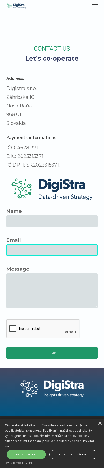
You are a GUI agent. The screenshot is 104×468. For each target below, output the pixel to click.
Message (17, 269)
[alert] (52, 443)
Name (14, 211)
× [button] (100, 423)
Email (13, 240)
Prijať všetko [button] (26, 454)
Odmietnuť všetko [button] (73, 454)
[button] (95, 5)
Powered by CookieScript (18, 463)
